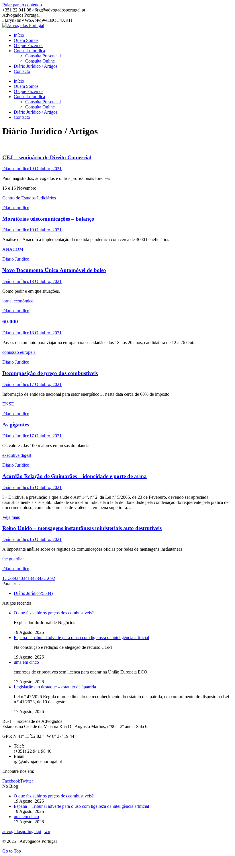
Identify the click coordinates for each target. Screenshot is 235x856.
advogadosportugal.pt (21, 831)
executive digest (16, 455)
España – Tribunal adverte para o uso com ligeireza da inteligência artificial (81, 637)
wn (47, 831)
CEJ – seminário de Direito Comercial (46, 157)
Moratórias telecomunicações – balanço (48, 219)
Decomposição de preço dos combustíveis (50, 373)
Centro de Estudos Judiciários (29, 197)
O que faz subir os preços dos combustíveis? (54, 612)
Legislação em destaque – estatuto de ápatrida (55, 686)
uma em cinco (26, 662)
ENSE (8, 403)
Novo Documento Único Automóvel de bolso (54, 270)
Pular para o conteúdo (22, 4)
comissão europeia (19, 352)
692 (51, 578)
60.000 (10, 322)
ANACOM (12, 249)
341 (26, 578)
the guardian (13, 558)
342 (33, 578)
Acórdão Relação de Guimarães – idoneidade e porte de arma (74, 476)
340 (19, 578)
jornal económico (18, 300)
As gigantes (15, 425)
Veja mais (11, 517)
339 (12, 578)
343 (40, 578)
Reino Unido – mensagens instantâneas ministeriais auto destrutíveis (82, 528)
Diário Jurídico (15, 168)
